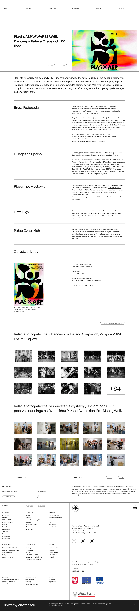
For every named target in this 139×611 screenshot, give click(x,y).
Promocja (28, 548)
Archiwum (28, 522)
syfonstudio (52, 579)
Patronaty (28, 552)
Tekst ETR (5, 531)
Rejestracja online (7, 557)
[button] (23, 356)
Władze (4, 517)
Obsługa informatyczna (31, 584)
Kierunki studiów (54, 515)
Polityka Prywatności (31, 578)
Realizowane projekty (32, 555)
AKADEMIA (5, 9)
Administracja (53, 555)
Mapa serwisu (6, 538)
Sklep (4, 534)
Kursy (4, 555)
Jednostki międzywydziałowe (34, 520)
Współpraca (99, 9)
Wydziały (28, 515)
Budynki (4, 527)
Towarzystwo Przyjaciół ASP (34, 557)
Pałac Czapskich (7, 522)
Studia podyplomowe (55, 517)
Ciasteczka (28, 581)
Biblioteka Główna (31, 524)
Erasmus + (52, 520)
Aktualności (26, 31)
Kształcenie (53, 9)
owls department (53, 583)
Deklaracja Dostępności (31, 583)
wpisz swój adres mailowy (10, 491)
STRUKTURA (29, 9)
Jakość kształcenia (54, 527)
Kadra (50, 522)
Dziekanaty (52, 550)
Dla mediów (29, 550)
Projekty (4, 524)
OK (133, 605)
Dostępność (6, 529)
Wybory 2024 (6, 520)
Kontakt (121, 9)
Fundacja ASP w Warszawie (33, 559)
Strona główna (18, 31)
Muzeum (28, 527)
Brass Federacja (77, 106)
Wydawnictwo (29, 529)
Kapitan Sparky (77, 160)
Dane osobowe (29, 579)
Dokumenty (52, 524)
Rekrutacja (76, 9)
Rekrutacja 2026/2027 (9, 548)
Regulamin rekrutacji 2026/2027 (11, 550)
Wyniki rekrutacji (7, 552)
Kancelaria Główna (54, 548)
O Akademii (5, 515)
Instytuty (28, 517)
